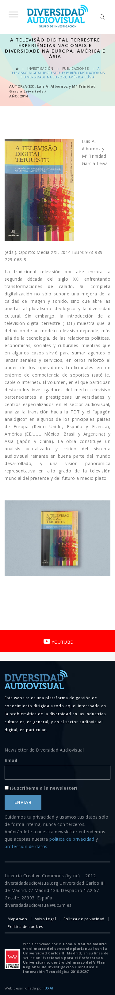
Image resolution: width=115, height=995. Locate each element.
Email (11, 760)
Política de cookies (25, 926)
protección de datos (26, 846)
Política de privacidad (84, 919)
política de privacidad (71, 839)
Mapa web (17, 919)
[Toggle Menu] (13, 14)
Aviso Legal (45, 919)
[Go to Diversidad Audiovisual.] (17, 68)
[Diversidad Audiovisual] (57, 17)
